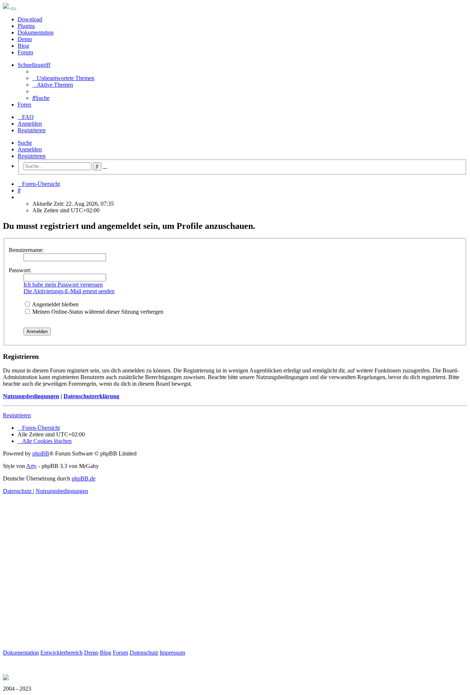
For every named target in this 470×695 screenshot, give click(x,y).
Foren (24, 104)
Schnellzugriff (34, 65)
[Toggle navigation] (13, 9)
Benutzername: (26, 250)
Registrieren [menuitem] (32, 130)
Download (30, 19)
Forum (25, 52)
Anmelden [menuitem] (30, 123)
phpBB (40, 453)
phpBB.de (83, 478)
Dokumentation (36, 32)
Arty (31, 466)
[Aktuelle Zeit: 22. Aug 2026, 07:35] (20, 197)
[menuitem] (63, 78)
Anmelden (30, 149)
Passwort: (20, 270)
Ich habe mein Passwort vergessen (63, 284)
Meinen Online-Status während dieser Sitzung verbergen (97, 312)
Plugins (26, 26)
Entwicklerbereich (61, 652)
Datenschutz (144, 652)
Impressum (172, 652)
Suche (25, 143)
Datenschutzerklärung (91, 396)
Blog (23, 46)
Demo (25, 39)
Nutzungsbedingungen (31, 396)
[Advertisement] (223, 580)
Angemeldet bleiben (55, 304)
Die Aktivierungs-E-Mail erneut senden (69, 291)
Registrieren (32, 156)
